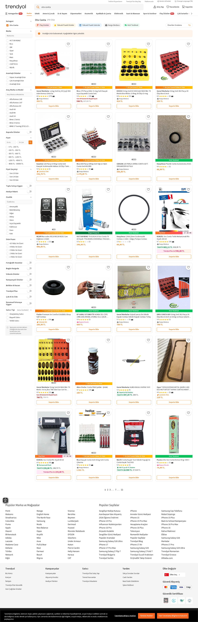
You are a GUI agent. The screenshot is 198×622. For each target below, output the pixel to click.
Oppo (39, 531)
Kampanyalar (51, 573)
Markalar (165, 541)
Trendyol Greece (168, 554)
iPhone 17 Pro (167, 544)
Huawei (71, 527)
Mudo (39, 524)
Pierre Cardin (74, 548)
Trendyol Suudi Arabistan (141, 554)
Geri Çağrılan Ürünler (13, 589)
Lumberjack (73, 521)
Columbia (9, 521)
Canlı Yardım (127, 577)
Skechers (72, 537)
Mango (40, 510)
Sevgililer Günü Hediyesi (110, 534)
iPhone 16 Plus (137, 527)
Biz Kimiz (9, 573)
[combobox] (179, 25)
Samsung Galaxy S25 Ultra (173, 548)
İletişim (8, 581)
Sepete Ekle (54, 106)
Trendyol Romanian (170, 551)
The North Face (43, 517)
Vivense (71, 510)
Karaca (71, 554)
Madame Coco (11, 544)
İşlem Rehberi (128, 585)
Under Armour (74, 541)
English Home (43, 514)
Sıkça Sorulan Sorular (131, 573)
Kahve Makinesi (168, 531)
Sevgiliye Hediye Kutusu (109, 510)
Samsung (41, 521)
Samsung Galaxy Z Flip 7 (110, 551)
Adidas (8, 537)
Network (9, 554)
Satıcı (85, 568)
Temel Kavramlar (89, 577)
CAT (69, 558)
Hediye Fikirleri (52, 581)
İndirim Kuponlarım (115, 1)
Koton (70, 544)
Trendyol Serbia (106, 558)
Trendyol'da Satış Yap (133, 1)
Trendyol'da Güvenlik (13, 585)
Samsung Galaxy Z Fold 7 (141, 551)
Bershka (71, 514)
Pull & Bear (41, 544)
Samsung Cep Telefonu (171, 510)
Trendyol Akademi (89, 581)
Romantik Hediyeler (139, 534)
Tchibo (8, 551)
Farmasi (40, 551)
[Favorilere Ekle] (68, 44)
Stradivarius (10, 517)
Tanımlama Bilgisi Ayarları (125, 615)
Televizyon (135, 531)
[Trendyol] (15, 7)
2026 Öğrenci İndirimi (108, 517)
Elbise (164, 534)
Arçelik (40, 534)
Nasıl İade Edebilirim (131, 581)
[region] (99, 616)
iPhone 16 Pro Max (169, 524)
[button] (18, 21)
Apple (8, 527)
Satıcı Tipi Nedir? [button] (23, 310)
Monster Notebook (76, 531)
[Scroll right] (190, 13)
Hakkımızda (149, 1)
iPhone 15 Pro (105, 521)
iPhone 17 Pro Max (107, 548)
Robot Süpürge (168, 514)
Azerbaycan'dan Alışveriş (110, 514)
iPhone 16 (165, 527)
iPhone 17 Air (136, 544)
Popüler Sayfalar (137, 537)
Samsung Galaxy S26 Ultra (110, 541)
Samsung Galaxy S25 (139, 548)
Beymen (71, 517)
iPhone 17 (103, 544)
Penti (7, 510)
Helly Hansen (73, 551)
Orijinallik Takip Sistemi (141, 558)
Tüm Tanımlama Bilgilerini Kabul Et (173, 615)
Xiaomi (8, 531)
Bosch (39, 554)
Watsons (9, 514)
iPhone (133, 510)
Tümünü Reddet (146, 615)
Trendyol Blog (136, 541)
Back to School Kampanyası (173, 521)
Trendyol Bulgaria (107, 554)
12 (122, 489)
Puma (8, 524)
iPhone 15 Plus (168, 517)
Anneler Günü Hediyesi (140, 514)
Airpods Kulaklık (106, 531)
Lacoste (8, 541)
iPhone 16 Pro (105, 527)
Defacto (8, 548)
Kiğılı (7, 558)
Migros (40, 558)
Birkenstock (10, 534)
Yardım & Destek (165, 1)
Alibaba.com (167, 558)
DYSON (71, 534)
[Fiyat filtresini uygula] (30, 142)
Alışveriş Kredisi (52, 577)
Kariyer (8, 577)
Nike (39, 537)
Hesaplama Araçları (139, 524)
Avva (39, 541)
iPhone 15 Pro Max (138, 521)
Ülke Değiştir (169, 568)
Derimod (72, 524)
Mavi (39, 548)
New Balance (42, 527)
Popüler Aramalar (107, 537)
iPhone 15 (134, 517)
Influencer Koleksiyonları (110, 524)
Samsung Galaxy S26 (170, 537)
